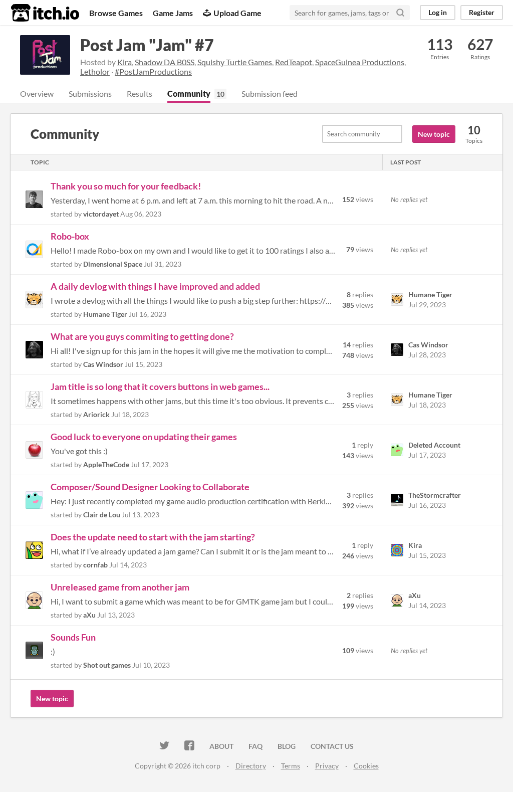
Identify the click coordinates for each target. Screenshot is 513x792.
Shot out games (107, 665)
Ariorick (96, 414)
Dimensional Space (112, 264)
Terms (290, 765)
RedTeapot (293, 62)
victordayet (101, 214)
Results (139, 93)
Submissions (90, 93)
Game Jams (173, 13)
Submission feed (269, 93)
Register (481, 12)
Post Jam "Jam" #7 (147, 45)
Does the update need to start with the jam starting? (153, 536)
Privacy (327, 765)
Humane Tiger (105, 314)
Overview (37, 93)
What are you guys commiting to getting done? (142, 336)
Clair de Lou (101, 514)
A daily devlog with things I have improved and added (155, 286)
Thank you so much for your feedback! (126, 185)
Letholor (95, 71)
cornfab (95, 564)
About (221, 746)
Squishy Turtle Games (234, 62)
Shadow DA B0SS (164, 62)
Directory (250, 765)
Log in (437, 12)
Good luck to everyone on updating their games (144, 436)
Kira (124, 62)
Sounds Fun (73, 637)
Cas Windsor (103, 364)
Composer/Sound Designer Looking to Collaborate (150, 486)
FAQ (255, 746)
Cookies (366, 765)
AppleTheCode (106, 464)
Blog (287, 746)
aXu (89, 615)
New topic (434, 134)
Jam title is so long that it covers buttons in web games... (160, 386)
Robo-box (70, 236)
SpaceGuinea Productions (359, 62)
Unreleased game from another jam (120, 586)
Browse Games (116, 13)
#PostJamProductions (153, 71)
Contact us (332, 746)
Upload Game (237, 13)
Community (188, 93)
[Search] (400, 12)
